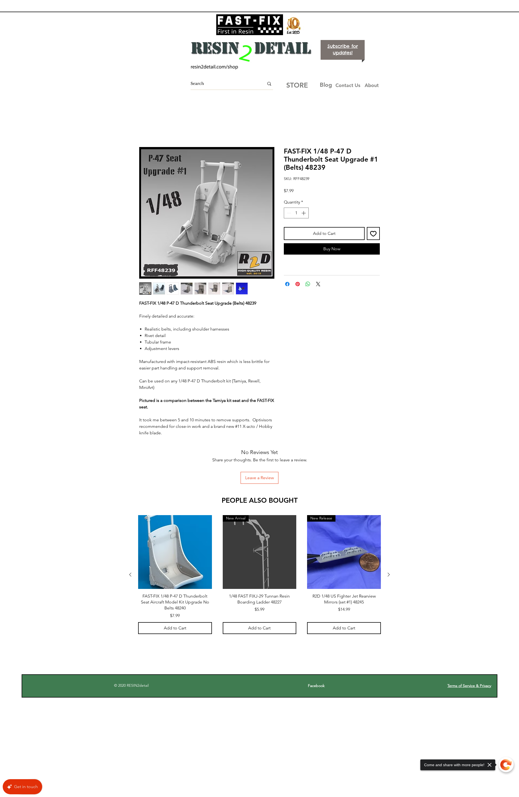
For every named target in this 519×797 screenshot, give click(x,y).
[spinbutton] (296, 213)
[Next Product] (388, 539)
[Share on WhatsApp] (308, 284)
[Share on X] (318, 284)
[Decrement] (288, 213)
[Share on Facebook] (287, 284)
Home (145, 128)
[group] (259, 539)
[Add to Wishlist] (373, 233)
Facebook (319, 650)
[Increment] (304, 213)
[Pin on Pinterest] (297, 284)
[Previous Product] (130, 539)
